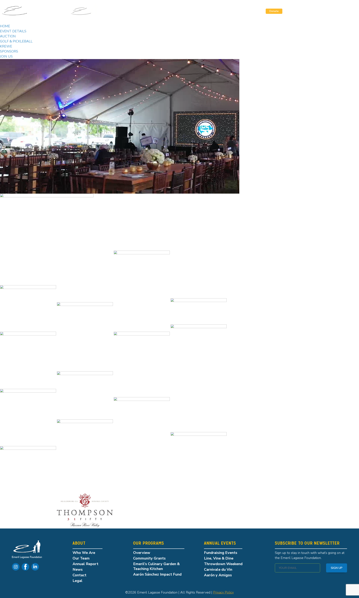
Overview (141, 552)
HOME (5, 26)
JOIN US (6, 56)
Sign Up (336, 568)
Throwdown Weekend (223, 563)
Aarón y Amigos (218, 575)
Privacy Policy (223, 592)
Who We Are (84, 552)
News (78, 569)
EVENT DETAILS (13, 31)
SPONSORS (9, 51)
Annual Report (85, 563)
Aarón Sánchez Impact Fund (157, 574)
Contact (79, 575)
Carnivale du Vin (218, 569)
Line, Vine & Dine (218, 558)
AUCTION (8, 36)
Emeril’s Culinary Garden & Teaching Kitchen (156, 566)
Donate (274, 11)
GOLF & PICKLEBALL (16, 41)
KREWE (6, 46)
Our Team (81, 558)
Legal (77, 580)
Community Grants (149, 558)
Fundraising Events (220, 552)
